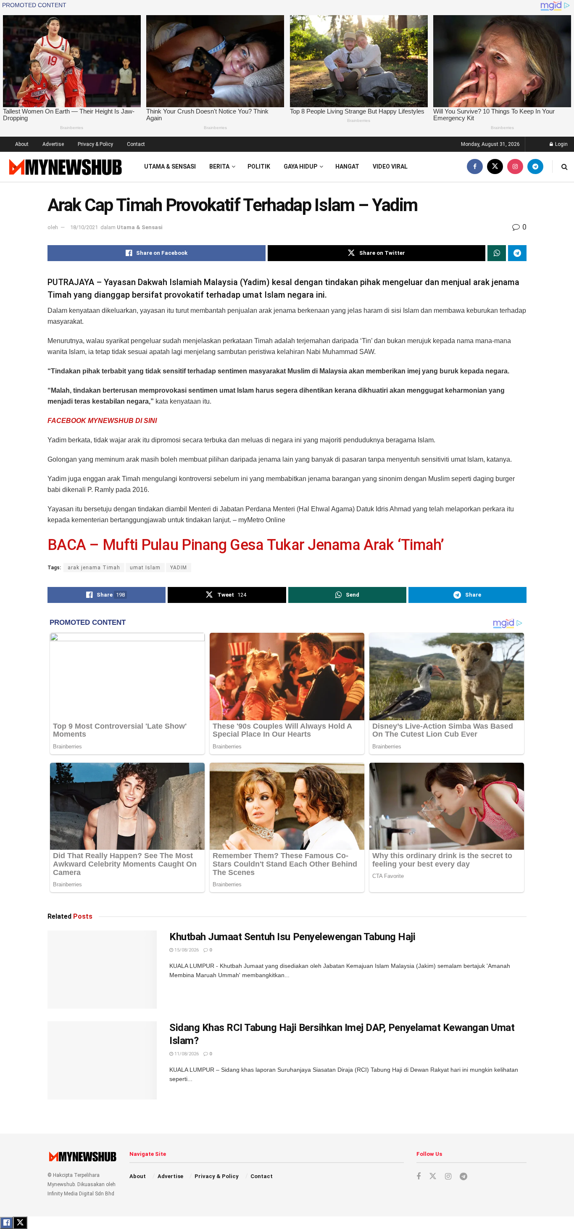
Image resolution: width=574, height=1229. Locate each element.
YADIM (178, 568)
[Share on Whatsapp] (496, 253)
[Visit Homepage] (64, 167)
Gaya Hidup (300, 166)
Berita (219, 166)
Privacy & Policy (95, 144)
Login (561, 144)
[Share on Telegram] (517, 253)
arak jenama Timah (94, 568)
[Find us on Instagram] (515, 167)
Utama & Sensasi (170, 166)
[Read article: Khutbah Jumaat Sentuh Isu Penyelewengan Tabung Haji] (102, 969)
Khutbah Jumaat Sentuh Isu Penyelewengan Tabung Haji (292, 937)
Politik (259, 166)
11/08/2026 (186, 1054)
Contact (136, 144)
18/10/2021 (84, 227)
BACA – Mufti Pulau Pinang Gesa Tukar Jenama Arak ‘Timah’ (245, 545)
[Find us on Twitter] (495, 167)
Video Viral (390, 166)
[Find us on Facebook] (475, 167)
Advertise (53, 144)
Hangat (347, 166)
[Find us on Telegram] (535, 167)
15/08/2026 (186, 950)
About (22, 144)
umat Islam (145, 568)
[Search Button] (564, 167)
